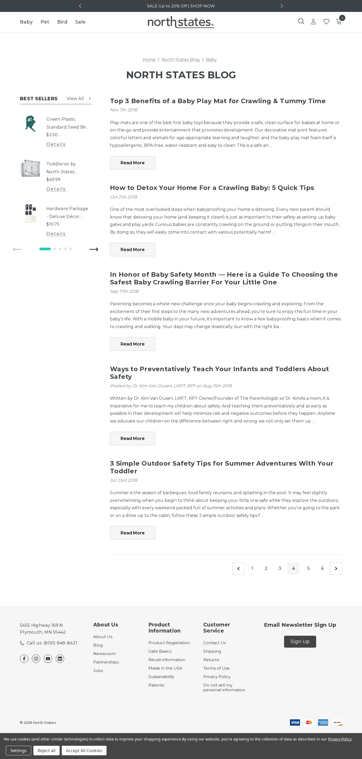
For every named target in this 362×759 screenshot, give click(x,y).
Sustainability (161, 676)
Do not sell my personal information (224, 687)
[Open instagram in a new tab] (36, 659)
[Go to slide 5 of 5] (70, 249)
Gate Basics (159, 651)
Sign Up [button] (300, 641)
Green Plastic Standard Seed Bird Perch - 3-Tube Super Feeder (67, 124)
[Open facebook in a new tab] (24, 659)
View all (75, 98)
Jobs (98, 670)
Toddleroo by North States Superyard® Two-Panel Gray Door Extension (65, 168)
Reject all (46, 750)
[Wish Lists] (326, 22)
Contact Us (214, 642)
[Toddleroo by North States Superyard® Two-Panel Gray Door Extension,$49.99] (30, 168)
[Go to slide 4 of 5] (65, 249)
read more (133, 162)
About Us (102, 636)
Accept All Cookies (84, 750)
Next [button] (281, 6)
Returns (211, 659)
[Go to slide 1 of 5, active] (45, 249)
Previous (238, 568)
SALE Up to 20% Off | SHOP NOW (181, 5)
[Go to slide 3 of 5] (60, 249)
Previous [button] (81, 6)
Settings (18, 750)
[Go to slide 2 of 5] (54, 249)
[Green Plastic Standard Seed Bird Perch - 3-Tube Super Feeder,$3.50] (30, 123)
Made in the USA (165, 668)
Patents (156, 685)
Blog (98, 645)
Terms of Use (216, 668)
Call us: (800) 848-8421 (52, 643)
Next (336, 568)
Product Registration (169, 642)
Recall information (166, 659)
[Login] (313, 22)
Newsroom (104, 653)
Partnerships (106, 662)
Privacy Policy (217, 676)
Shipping (212, 651)
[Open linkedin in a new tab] (60, 659)
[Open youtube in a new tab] (48, 659)
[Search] (301, 21)
